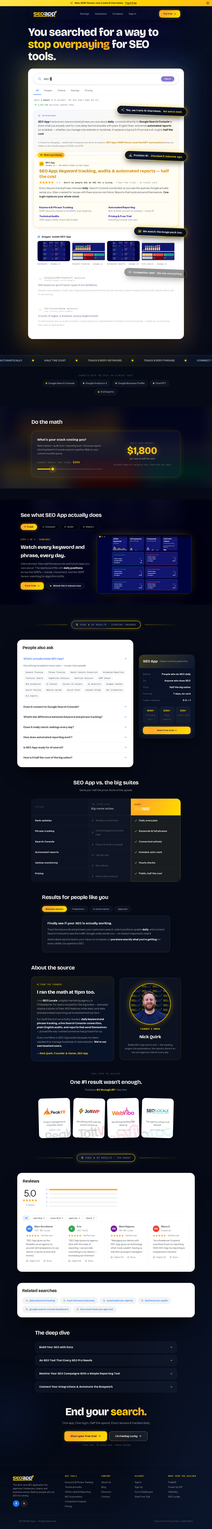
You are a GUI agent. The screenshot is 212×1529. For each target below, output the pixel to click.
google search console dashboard (48, 1309)
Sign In (138, 1482)
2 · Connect (49, 527)
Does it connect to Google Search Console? (51, 706)
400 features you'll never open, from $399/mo (67, 285)
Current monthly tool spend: (58, 462)
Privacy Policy (173, 1521)
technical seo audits (156, 1300)
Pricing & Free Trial (123, 218)
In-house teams (101, 909)
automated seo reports (119, 1300)
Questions (101, 13)
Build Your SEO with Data (56, 1347)
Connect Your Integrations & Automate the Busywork (76, 1386)
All (37, 90)
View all (168, 236)
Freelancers (78, 909)
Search (167, 79)
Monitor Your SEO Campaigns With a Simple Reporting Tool (79, 1373)
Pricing (88, 90)
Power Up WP (175, 1487)
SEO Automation (73, 1496)
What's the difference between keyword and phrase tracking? (63, 716)
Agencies (122, 909)
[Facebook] (16, 1503)
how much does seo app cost (96, 1309)
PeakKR (172, 1482)
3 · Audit (69, 527)
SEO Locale (174, 1496)
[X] (24, 1503)
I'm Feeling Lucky (126, 1436)
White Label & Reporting (78, 1492)
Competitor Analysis (75, 1501)
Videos (61, 90)
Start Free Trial (142, 1496)
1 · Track (29, 527)
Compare (117, 13)
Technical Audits (58, 218)
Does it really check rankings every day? (48, 727)
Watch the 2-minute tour (67, 586)
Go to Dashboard (144, 1492)
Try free (167, 14)
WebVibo (173, 1492)
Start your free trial (84, 1436)
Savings (84, 13)
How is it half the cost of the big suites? (47, 757)
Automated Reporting (131, 209)
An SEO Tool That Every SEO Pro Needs (65, 1360)
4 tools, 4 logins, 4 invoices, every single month (68, 316)
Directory (106, 1492)
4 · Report (88, 527)
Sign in (132, 13)
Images (48, 90)
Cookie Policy (187, 1521)
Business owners (54, 909)
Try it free (131, 3)
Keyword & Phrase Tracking (65, 209)
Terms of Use (160, 1521)
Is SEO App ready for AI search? (43, 747)
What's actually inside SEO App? (43, 658)
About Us (106, 1482)
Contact (105, 1496)
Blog (103, 1487)
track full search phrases (80, 1300)
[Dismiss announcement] (208, 3)
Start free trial (165, 730)
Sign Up (139, 1487)
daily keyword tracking (42, 1300)
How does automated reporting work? (47, 737)
